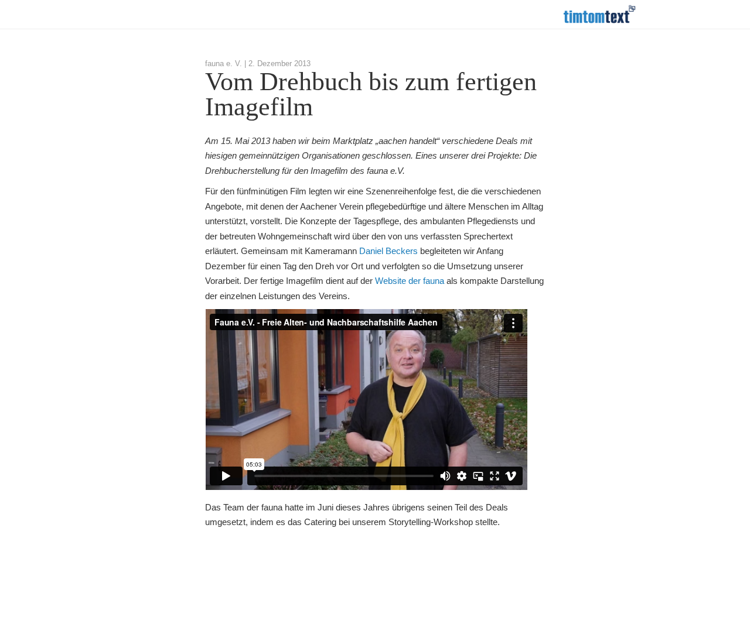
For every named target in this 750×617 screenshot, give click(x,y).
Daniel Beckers (388, 251)
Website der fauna (409, 281)
